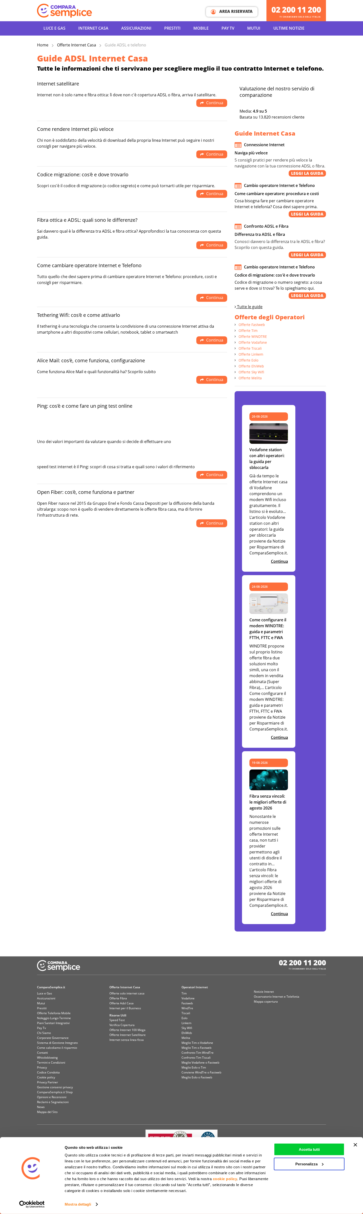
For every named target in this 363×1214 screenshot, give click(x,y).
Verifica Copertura (122, 1025)
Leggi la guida (307, 173)
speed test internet (55, 466)
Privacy (42, 1067)
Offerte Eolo (248, 360)
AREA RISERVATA (235, 11)
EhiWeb (187, 1033)
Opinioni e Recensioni (51, 1097)
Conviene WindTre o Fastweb (201, 1072)
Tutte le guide (249, 307)
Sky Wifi (187, 1028)
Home (42, 45)
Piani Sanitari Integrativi (53, 1023)
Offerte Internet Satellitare (127, 1035)
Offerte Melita (250, 378)
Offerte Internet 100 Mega (127, 1030)
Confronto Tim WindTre (198, 1053)
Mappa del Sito (47, 1112)
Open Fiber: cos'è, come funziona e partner (85, 492)
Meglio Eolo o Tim (194, 1067)
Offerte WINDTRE (253, 336)
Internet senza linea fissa (126, 1040)
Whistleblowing (47, 1057)
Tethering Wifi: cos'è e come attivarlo (78, 315)
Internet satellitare (58, 83)
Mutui (253, 28)
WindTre (187, 1008)
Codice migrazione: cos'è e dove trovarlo (82, 174)
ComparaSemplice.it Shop (55, 1092)
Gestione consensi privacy (55, 1087)
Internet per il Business (125, 1008)
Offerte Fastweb (252, 324)
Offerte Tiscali (250, 348)
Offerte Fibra (118, 998)
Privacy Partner (47, 1082)
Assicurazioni (136, 28)
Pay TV (228, 28)
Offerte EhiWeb (251, 366)
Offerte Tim (248, 330)
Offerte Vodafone (253, 342)
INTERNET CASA (93, 28)
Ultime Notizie (288, 28)
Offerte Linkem (251, 354)
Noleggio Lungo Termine (54, 1018)
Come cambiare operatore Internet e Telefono (89, 265)
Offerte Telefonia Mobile (54, 1013)
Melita (186, 1038)
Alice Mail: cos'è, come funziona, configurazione (91, 360)
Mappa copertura (266, 1001)
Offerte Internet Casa (76, 45)
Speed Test (117, 1020)
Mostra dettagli (78, 1204)
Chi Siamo (44, 1033)
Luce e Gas (54, 28)
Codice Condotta (48, 1072)
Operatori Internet (195, 987)
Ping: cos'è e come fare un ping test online (84, 406)
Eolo (184, 1018)
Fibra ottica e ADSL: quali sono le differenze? (87, 220)
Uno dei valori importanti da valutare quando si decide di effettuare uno (104, 441)
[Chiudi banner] (355, 1145)
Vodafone (188, 998)
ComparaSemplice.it (51, 987)
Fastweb (187, 1003)
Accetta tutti (309, 1149)
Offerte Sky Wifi (251, 372)
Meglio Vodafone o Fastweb (200, 1062)
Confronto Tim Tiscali (196, 1057)
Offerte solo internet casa (126, 993)
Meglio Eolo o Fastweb (197, 1077)
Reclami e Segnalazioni (53, 1102)
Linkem (186, 1023)
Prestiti (172, 28)
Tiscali (186, 1013)
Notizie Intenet (264, 992)
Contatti (42, 1053)
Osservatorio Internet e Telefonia (276, 996)
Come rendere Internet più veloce (75, 129)
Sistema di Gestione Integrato (57, 1043)
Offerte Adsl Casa (121, 1003)
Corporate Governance (53, 1038)
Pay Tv (41, 1028)
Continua (279, 561)
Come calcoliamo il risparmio (57, 1048)
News (41, 1107)
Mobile (201, 28)
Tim (184, 993)
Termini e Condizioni (51, 1062)
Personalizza (306, 1164)
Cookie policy (46, 1077)
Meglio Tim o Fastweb (196, 1048)
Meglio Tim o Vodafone (197, 1043)
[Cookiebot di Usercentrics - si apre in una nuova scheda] (32, 1204)
